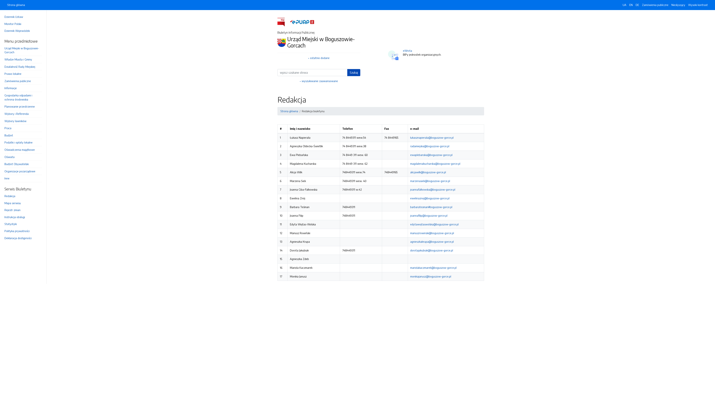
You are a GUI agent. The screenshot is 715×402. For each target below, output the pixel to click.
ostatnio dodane (320, 58)
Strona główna (16, 5)
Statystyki (10, 224)
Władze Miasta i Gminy (18, 59)
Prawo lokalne (12, 73)
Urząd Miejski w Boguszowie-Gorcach (21, 50)
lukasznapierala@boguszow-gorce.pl (432, 137)
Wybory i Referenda (16, 113)
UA (624, 5)
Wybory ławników (15, 121)
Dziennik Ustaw (13, 16)
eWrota (407, 50)
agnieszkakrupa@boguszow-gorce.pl (432, 241)
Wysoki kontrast (698, 5)
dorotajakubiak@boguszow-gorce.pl (431, 250)
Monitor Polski (12, 23)
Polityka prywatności (17, 231)
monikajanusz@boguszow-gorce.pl (430, 276)
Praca (7, 128)
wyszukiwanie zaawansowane (320, 81)
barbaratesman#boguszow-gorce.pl (431, 207)
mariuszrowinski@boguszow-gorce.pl (432, 233)
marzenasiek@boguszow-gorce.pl (430, 181)
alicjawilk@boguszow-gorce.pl (428, 172)
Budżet (8, 135)
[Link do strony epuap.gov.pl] (302, 21)
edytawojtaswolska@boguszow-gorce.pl (434, 224)
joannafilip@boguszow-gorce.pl (428, 215)
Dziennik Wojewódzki (17, 30)
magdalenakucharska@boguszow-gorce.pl (435, 163)
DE (637, 5)
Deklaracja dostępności (18, 238)
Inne (6, 178)
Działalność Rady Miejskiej (19, 66)
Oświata (9, 157)
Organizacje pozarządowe (19, 171)
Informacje (10, 88)
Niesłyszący (678, 5)
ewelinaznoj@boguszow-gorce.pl (429, 198)
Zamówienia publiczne (17, 81)
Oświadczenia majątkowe (19, 149)
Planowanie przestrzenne (19, 106)
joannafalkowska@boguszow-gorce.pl (432, 189)
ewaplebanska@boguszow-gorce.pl (431, 155)
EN (631, 5)
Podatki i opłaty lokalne (18, 142)
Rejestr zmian (12, 210)
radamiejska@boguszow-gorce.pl (429, 146)
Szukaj (354, 72)
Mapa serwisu (12, 203)
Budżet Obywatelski (16, 164)
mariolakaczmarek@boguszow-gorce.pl (433, 267)
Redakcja (9, 196)
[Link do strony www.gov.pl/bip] (283, 21)
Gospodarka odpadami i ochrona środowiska (18, 97)
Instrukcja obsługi (14, 217)
